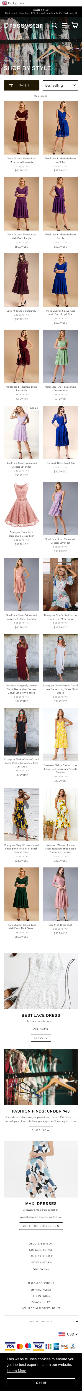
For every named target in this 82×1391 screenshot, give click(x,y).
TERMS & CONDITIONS (41, 1283)
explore (41, 1038)
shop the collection (41, 1226)
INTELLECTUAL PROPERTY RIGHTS (41, 1308)
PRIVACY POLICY (41, 1302)
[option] (41, 12)
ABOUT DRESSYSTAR (40, 1243)
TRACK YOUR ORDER (41, 1256)
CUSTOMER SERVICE (41, 1250)
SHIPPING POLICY (41, 1289)
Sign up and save (41, 1321)
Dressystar (23, 25)
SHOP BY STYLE (22, 60)
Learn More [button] (16, 1371)
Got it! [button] (41, 1383)
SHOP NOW (41, 1130)
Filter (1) (22, 85)
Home (7, 60)
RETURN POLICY (41, 1296)
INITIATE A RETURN (41, 1262)
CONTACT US (41, 1269)
